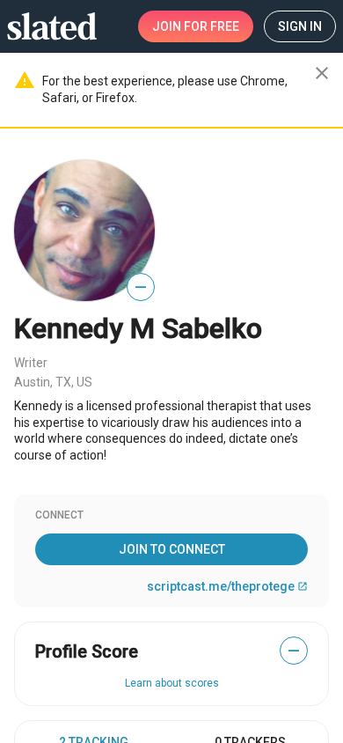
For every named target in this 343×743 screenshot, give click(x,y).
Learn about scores (172, 683)
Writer (30, 363)
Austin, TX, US (53, 382)
